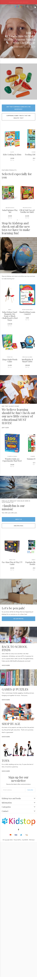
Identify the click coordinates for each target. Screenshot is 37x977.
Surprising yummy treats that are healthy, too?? (18, 117)
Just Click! (5, 427)
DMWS (26, 840)
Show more (6, 665)
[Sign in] (27, 6)
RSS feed (31, 840)
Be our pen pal (19, 618)
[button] (3, 6)
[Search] (31, 6)
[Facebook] (18, 829)
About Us (18, 519)
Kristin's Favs (18, 526)
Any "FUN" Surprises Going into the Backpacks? (18, 108)
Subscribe (30, 790)
